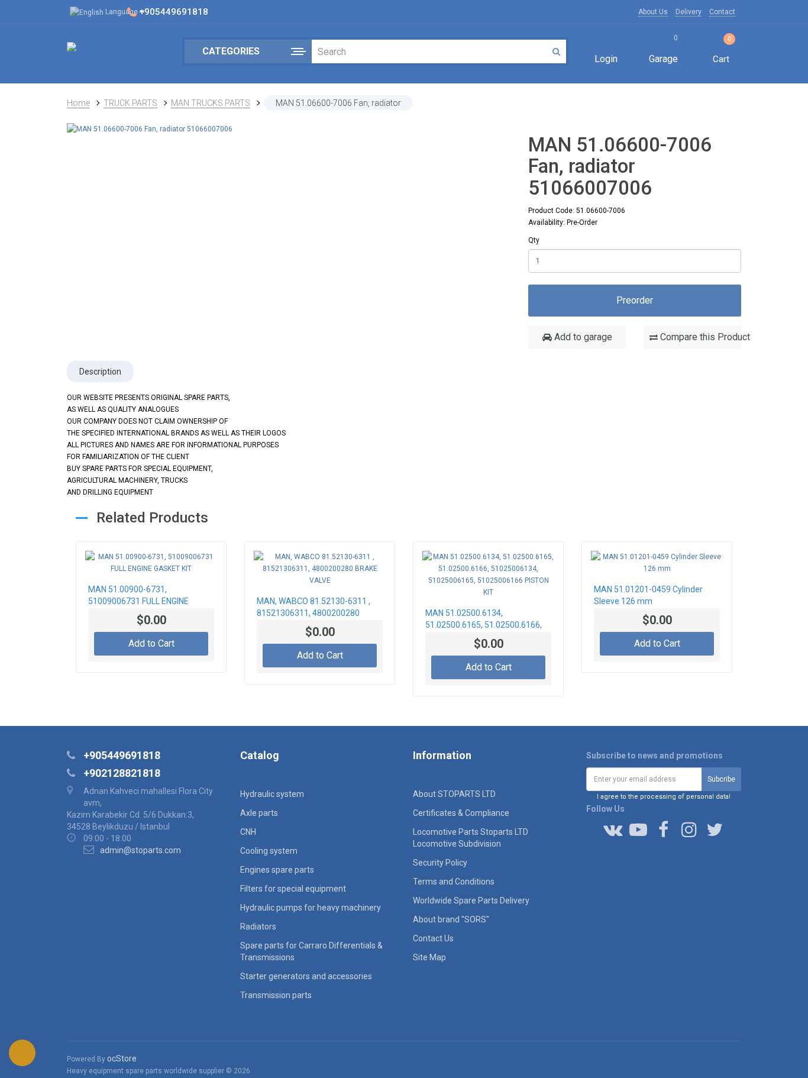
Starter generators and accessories (306, 976)
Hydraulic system (272, 794)
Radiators (258, 926)
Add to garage (582, 337)
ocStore (122, 1058)
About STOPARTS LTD (454, 794)
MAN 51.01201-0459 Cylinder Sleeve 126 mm (648, 595)
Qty (533, 240)
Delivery (689, 12)
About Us (653, 12)
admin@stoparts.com (140, 850)
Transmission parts (276, 995)
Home (78, 103)
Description (100, 371)
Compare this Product (699, 337)
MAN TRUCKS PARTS (210, 103)
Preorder (634, 300)
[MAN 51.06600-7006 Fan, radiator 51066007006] (149, 128)
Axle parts (259, 813)
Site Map (429, 957)
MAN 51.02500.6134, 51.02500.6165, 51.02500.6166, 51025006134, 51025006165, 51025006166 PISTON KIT (483, 620)
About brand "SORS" (451, 919)
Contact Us (433, 938)
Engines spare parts (277, 869)
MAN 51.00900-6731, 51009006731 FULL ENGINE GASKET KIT (138, 596)
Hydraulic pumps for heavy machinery (310, 907)
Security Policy (440, 862)
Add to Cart (151, 643)
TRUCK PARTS (130, 103)
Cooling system (269, 851)
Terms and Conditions (454, 881)
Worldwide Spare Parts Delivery (471, 900)
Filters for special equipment (293, 888)
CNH (248, 832)
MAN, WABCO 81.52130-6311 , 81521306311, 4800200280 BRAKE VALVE (313, 608)
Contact (722, 12)
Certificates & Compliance (461, 813)
